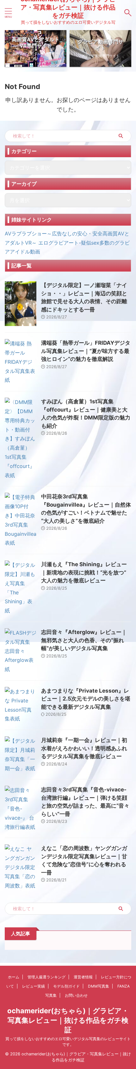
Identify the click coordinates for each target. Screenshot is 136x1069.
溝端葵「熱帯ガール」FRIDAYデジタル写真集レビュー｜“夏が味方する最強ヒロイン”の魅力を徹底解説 (85, 351)
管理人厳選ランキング (46, 977)
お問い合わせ (76, 995)
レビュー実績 (33, 986)
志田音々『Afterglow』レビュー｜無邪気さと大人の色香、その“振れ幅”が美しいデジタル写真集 (84, 640)
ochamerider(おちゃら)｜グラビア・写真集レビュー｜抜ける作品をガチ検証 (68, 1020)
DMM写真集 (98, 986)
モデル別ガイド (66, 986)
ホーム (13, 977)
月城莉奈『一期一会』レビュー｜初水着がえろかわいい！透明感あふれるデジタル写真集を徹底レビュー (84, 748)
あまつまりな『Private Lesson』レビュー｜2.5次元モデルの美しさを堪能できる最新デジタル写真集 (85, 699)
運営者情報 (83, 977)
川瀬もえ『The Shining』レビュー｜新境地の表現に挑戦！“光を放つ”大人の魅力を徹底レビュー (84, 572)
